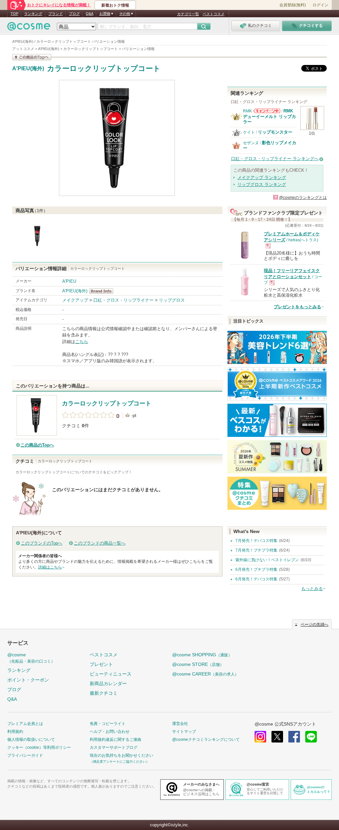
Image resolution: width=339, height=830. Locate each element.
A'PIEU (69, 281)
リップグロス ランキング (261, 184)
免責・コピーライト (107, 723)
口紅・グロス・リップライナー (123, 300)
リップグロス (172, 300)
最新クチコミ (104, 693)
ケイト (249, 132)
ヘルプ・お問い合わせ (109, 731)
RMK (247, 111)
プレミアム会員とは (25, 723)
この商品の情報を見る (31, 57)
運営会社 (180, 723)
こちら (81, 341)
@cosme (31, 658)
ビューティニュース (110, 674)
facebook (294, 736)
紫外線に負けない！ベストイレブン (267, 560)
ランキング (33, 14)
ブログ (74, 14)
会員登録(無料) (292, 5)
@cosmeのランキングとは (303, 197)
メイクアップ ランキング (261, 177)
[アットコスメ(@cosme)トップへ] (28, 28)
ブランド (55, 14)
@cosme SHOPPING (202, 654)
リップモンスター (275, 132)
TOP (14, 14)
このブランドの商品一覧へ (99, 543)
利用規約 (15, 731)
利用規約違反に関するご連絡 (115, 739)
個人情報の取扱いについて (31, 739)
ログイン (320, 5)
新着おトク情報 (115, 5)
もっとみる (312, 588)
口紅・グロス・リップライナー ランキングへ (274, 158)
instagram (260, 736)
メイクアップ (75, 300)
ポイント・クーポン (28, 679)
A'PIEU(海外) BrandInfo (103, 291)
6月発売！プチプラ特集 (256, 569)
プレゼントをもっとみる (297, 306)
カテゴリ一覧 (188, 14)
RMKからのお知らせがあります (266, 111)
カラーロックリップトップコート (104, 68)
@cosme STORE (198, 664)
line (311, 736)
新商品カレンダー (108, 683)
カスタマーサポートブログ (113, 747)
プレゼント (101, 664)
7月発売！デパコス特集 (256, 540)
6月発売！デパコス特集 (256, 579)
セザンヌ (251, 143)
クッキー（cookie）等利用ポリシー (39, 747)
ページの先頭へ (314, 624)
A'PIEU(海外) (28, 69)
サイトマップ (184, 731)
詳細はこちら (50, 567)
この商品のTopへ (37, 445)
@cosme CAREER (205, 674)
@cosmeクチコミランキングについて (206, 739)
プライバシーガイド (25, 755)
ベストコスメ (213, 14)
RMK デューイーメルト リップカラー (269, 116)
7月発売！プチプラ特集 (256, 550)
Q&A (89, 14)
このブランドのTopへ (41, 543)
